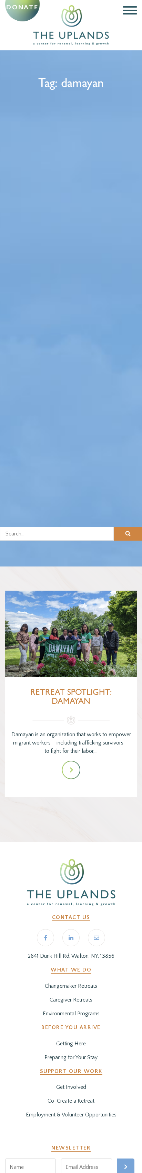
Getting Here (71, 1044)
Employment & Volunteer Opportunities (71, 1115)
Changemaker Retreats (71, 986)
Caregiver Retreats (71, 1000)
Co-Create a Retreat (71, 1101)
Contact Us (71, 917)
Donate (22, 7)
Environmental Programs (71, 1014)
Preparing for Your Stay (71, 1057)
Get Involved (71, 1087)
